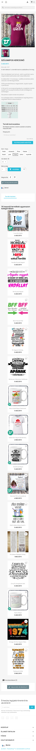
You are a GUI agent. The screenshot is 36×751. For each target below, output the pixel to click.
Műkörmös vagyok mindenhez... (18, 437)
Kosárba (14, 169)
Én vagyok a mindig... (18, 350)
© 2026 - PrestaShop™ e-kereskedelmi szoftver (15, 749)
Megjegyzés (6, 132)
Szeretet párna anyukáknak (18, 496)
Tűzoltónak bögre (18, 467)
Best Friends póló (18, 321)
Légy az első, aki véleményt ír (19, 687)
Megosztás (10, 177)
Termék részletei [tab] (10, 196)
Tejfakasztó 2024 (18, 671)
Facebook (2, 717)
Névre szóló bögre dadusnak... (18, 408)
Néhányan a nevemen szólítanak (18, 379)
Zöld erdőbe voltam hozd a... (18, 525)
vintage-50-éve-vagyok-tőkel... (18, 642)
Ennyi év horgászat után (18, 583)
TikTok (16, 717)
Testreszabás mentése (22, 142)
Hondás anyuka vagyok (18, 262)
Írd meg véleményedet (10, 182)
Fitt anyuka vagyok (18, 291)
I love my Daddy (18, 233)
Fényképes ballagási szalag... (18, 554)
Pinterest (14, 177)
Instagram (12, 717)
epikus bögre (18, 613)
